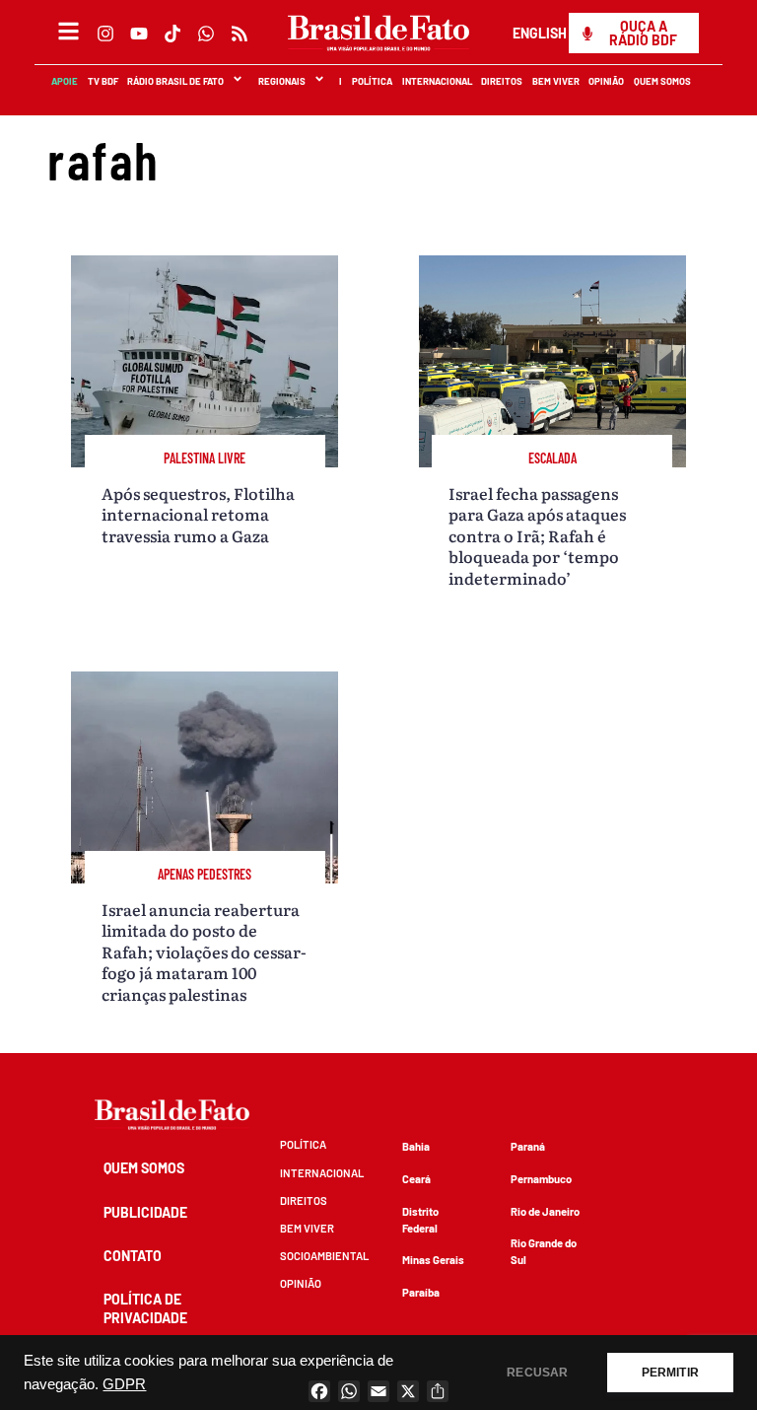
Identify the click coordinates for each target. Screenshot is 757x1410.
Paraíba (421, 1292)
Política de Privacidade (145, 1308)
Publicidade (145, 1212)
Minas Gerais (433, 1259)
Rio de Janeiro (545, 1211)
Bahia (416, 1146)
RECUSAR (537, 1372)
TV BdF (103, 81)
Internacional (437, 81)
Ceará (416, 1178)
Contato (132, 1255)
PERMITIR (670, 1372)
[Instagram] (105, 33)
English (540, 33)
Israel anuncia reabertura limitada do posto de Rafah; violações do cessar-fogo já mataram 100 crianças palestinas (204, 951)
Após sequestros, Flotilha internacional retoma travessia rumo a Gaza (198, 514)
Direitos (502, 81)
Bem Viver (556, 81)
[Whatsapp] (206, 33)
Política (373, 81)
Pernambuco (541, 1178)
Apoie (65, 81)
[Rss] (239, 33)
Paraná (528, 1146)
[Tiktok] (172, 33)
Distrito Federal (420, 1219)
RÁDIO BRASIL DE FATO (176, 81)
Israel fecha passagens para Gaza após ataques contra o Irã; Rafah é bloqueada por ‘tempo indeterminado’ (537, 535)
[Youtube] (139, 33)
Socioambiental (324, 1255)
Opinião (607, 81)
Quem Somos (663, 81)
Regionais (282, 81)
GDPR (124, 1384)
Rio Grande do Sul (544, 1251)
